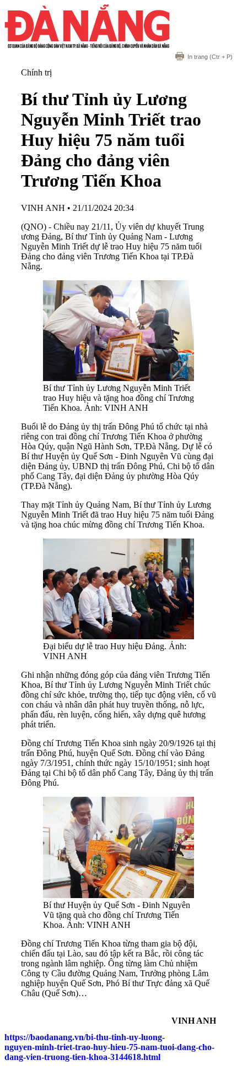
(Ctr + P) (210, 56)
